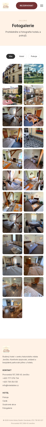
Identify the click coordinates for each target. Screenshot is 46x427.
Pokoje (34, 56)
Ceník (5, 401)
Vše (10, 56)
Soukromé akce (9, 404)
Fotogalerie (7, 408)
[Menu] (41, 5)
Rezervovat (26, 5)
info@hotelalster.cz (11, 385)
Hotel (21, 56)
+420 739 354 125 (10, 382)
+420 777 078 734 (11, 378)
